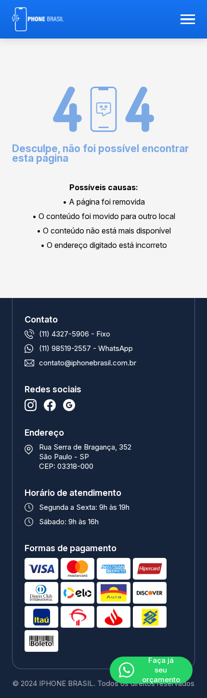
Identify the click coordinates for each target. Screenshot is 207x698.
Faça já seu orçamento (161, 670)
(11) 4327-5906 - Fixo (74, 333)
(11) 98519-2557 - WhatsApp (86, 348)
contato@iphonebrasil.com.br (87, 362)
